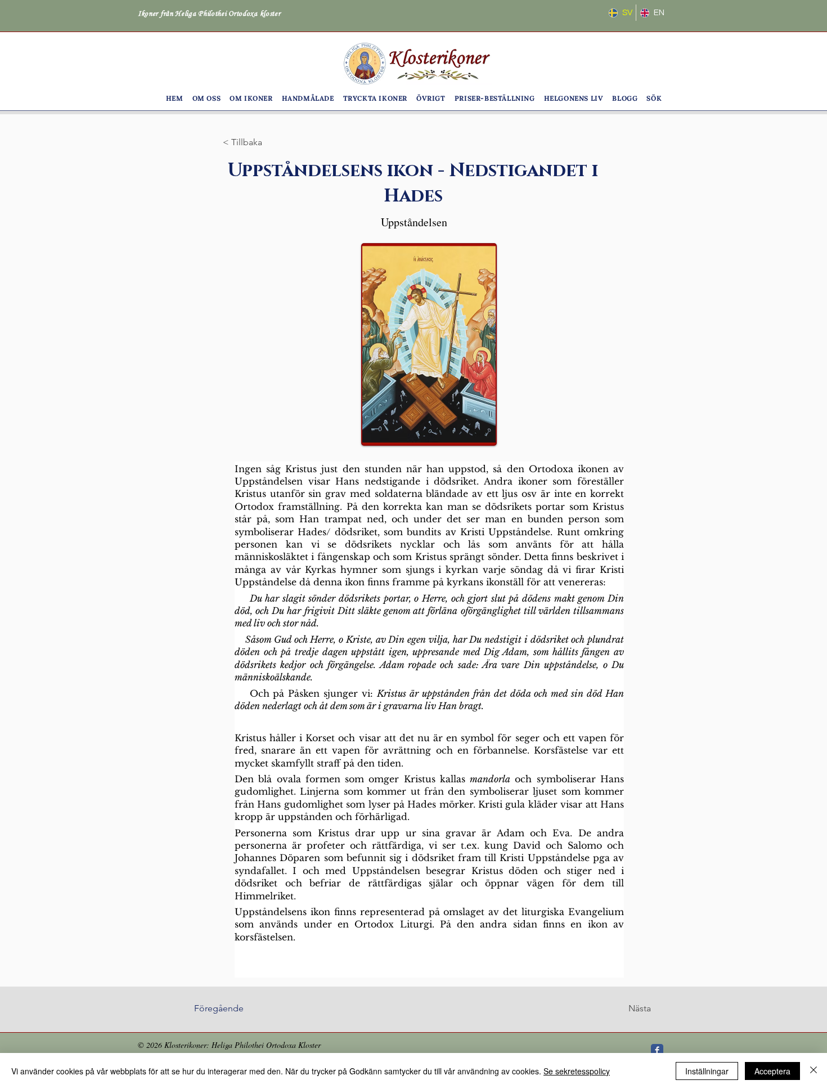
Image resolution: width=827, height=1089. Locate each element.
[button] (206, 98)
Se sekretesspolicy (576, 1071)
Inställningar (707, 1071)
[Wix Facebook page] (657, 1050)
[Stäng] (813, 1071)
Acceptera (772, 1071)
